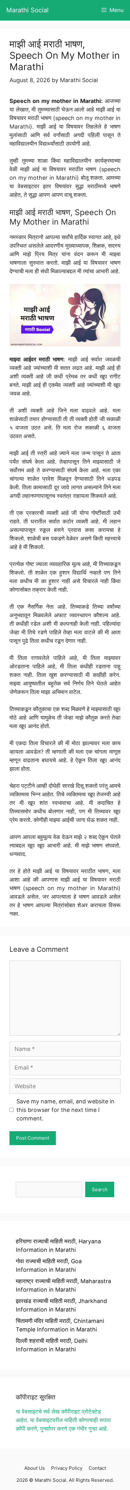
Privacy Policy (66, 1468)
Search (100, 1189)
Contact (97, 1468)
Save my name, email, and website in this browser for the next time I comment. (65, 1110)
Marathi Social (27, 10)
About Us (34, 1468)
